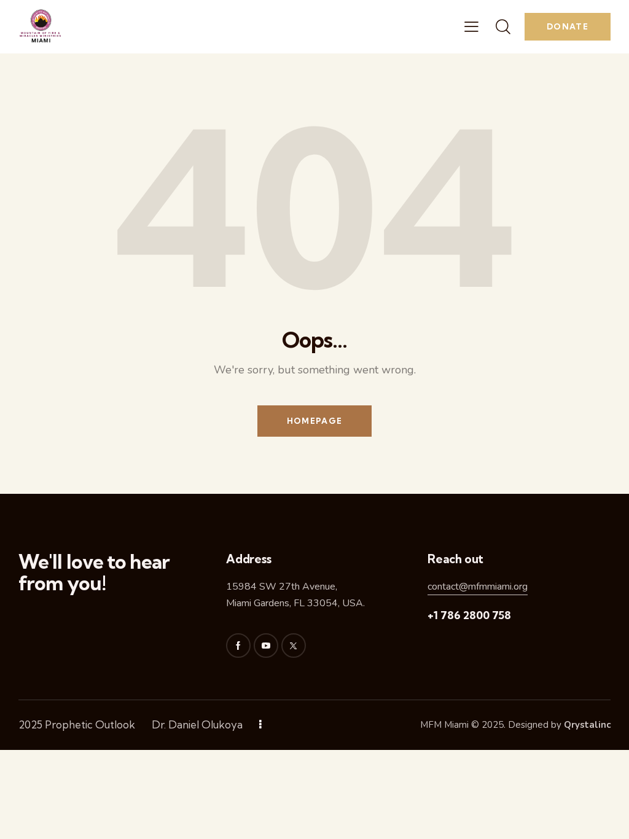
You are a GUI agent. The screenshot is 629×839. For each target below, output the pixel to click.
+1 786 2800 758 (469, 615)
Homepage (314, 421)
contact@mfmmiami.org (478, 586)
